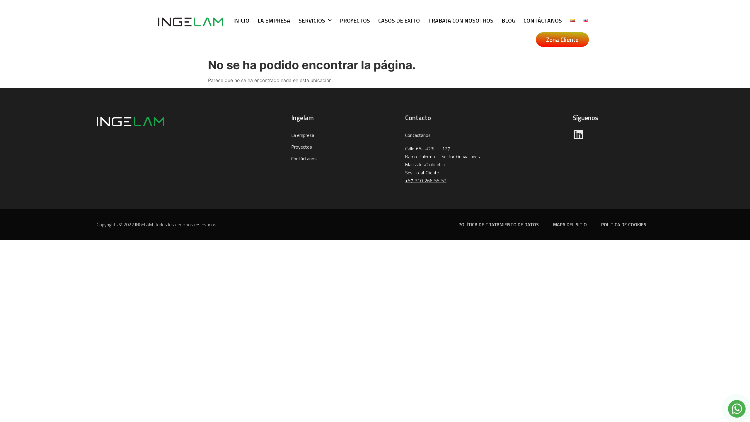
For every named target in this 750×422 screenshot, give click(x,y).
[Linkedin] (578, 134)
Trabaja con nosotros (460, 20)
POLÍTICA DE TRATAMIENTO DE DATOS (498, 224)
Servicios (312, 20)
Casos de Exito (399, 20)
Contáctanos (543, 20)
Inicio (241, 20)
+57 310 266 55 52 (425, 180)
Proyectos (355, 20)
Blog (508, 20)
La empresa (274, 20)
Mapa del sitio (570, 224)
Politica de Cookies (623, 224)
